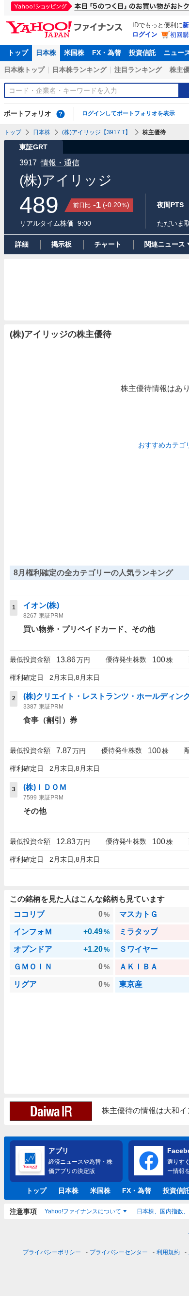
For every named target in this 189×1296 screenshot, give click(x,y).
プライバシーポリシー (52, 1252)
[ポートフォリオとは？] (60, 113)
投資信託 (142, 52)
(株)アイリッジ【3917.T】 (96, 132)
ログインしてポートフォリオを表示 (128, 113)
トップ (18, 52)
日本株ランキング (79, 69)
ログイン (145, 34)
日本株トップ (24, 69)
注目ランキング (138, 69)
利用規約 (168, 1252)
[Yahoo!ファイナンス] (65, 24)
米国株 (74, 52)
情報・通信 (60, 163)
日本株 (46, 52)
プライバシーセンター (119, 1252)
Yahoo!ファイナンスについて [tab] (83, 1211)
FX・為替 (106, 52)
